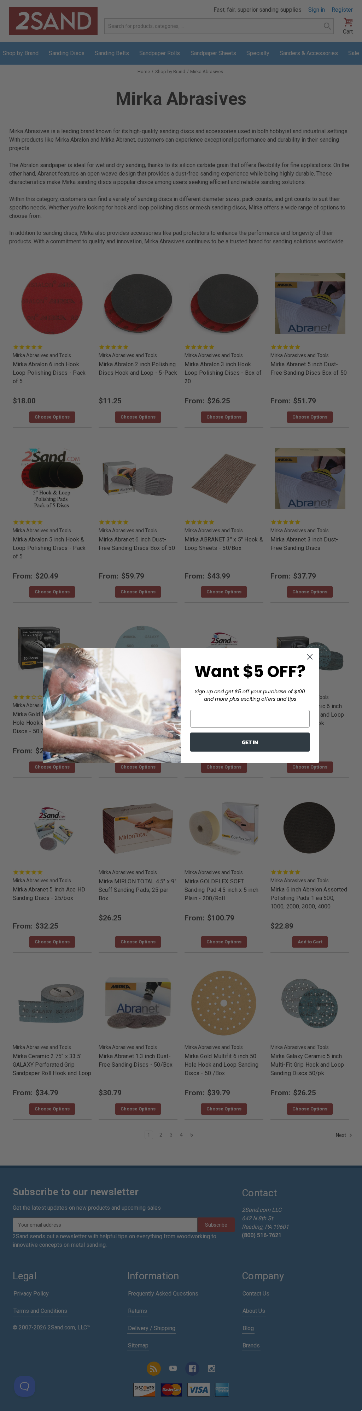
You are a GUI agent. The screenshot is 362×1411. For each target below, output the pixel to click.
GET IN (250, 742)
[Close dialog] (310, 657)
